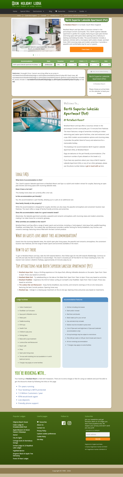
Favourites (61, 11)
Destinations (37, 11)
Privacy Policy (41, 431)
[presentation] (13, 35)
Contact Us (72, 11)
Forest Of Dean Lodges (20, 459)
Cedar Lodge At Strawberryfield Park (20, 426)
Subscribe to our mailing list (93, 430)
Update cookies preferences (46, 434)
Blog (50, 11)
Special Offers (25, 11)
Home (15, 11)
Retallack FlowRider (25, 280)
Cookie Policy (41, 436)
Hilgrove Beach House (20, 422)
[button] (33, 55)
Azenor (15, 435)
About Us (40, 425)
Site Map (40, 439)
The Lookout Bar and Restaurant (30, 285)
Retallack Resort (55, 15)
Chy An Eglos (17, 438)
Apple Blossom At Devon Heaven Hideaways (21, 431)
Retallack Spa (23, 290)
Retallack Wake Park (26, 277)
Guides (82, 11)
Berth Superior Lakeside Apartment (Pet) (75, 15)
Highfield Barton (18, 451)
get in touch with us (93, 166)
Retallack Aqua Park (26, 272)
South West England (31, 15)
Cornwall (43, 15)
